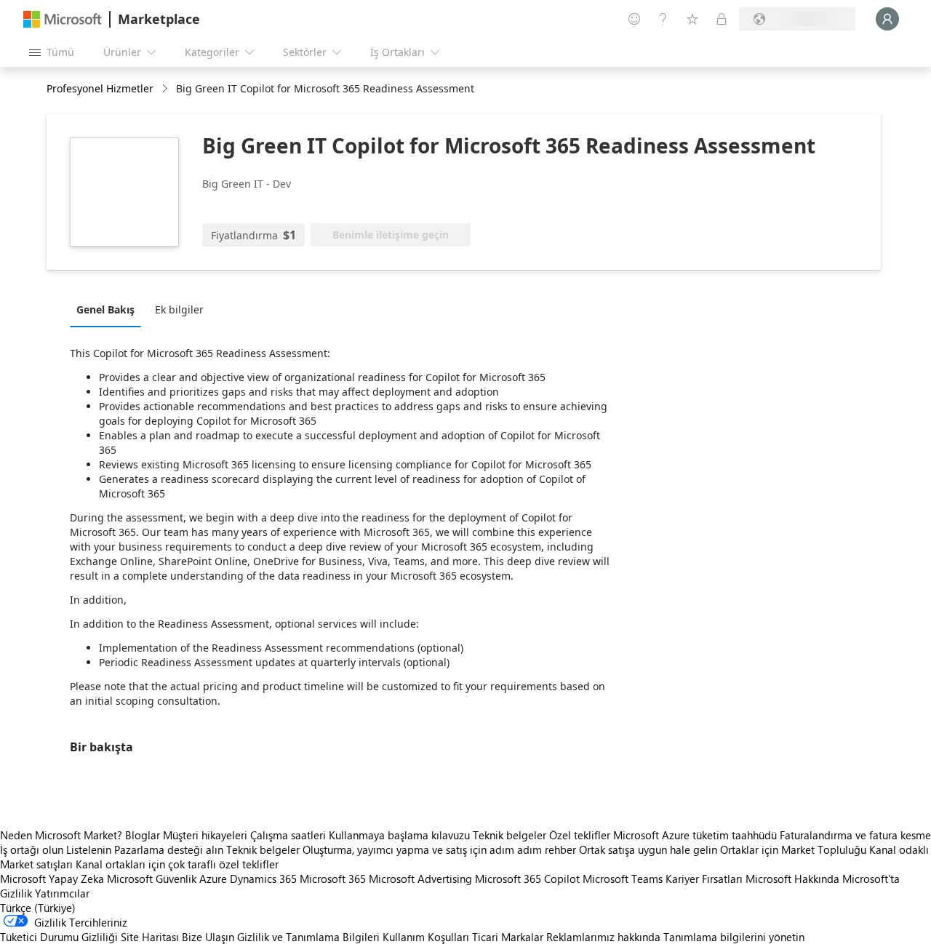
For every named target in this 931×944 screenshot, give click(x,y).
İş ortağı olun (31, 849)
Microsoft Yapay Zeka (52, 878)
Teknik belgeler (509, 835)
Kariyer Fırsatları (704, 878)
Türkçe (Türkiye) (38, 907)
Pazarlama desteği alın (168, 849)
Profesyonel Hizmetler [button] (100, 88)
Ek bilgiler (179, 309)
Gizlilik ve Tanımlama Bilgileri (308, 936)
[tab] (109, 309)
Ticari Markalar (507, 936)
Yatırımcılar (62, 893)
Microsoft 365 (333, 878)
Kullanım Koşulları (426, 936)
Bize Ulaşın (208, 936)
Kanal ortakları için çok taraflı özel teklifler (177, 864)
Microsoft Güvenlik (151, 878)
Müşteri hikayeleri (205, 835)
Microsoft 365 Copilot (527, 878)
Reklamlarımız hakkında (603, 936)
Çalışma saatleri (288, 835)
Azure (213, 878)
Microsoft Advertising (420, 878)
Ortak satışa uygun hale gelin (648, 849)
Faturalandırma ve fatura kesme (855, 835)
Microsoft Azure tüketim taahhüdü (696, 835)
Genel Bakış (105, 309)
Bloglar (142, 835)
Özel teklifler (579, 835)
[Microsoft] (62, 19)
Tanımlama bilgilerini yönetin (733, 936)
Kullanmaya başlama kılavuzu (399, 835)
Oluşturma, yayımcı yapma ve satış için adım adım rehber (439, 849)
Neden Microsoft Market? (61, 835)
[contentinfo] (166, 89)
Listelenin (88, 849)
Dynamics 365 (263, 878)
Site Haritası (150, 936)
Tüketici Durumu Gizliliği (59, 936)
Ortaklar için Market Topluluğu (793, 849)
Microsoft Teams (623, 878)
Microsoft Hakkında (792, 878)
